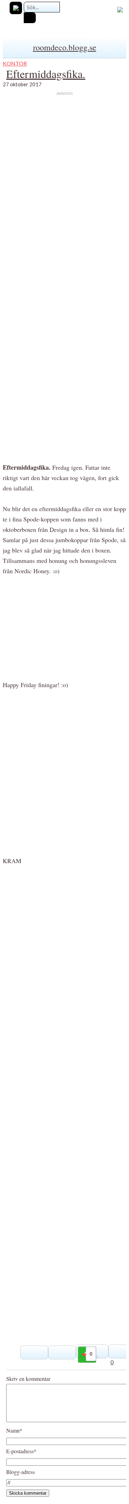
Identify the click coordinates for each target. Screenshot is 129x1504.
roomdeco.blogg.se (64, 47)
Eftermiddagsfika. (45, 73)
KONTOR (15, 63)
